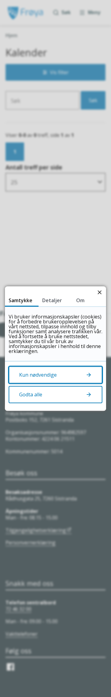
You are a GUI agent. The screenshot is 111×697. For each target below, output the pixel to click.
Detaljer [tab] (52, 300)
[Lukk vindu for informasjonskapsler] (99, 293)
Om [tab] (80, 300)
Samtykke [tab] (20, 300)
